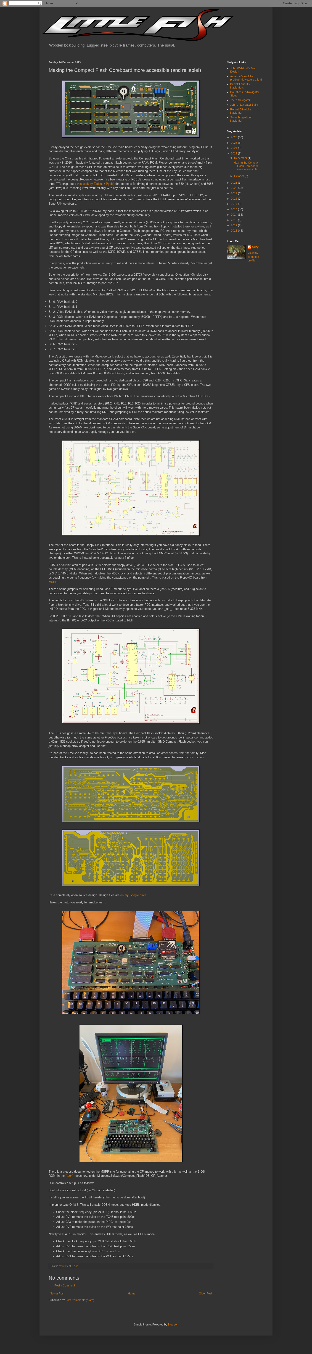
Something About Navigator (240, 119)
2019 (234, 193)
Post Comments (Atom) (80, 1300)
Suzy (255, 247)
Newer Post (57, 1293)
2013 (234, 220)
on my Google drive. (133, 895)
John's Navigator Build (244, 104)
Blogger (172, 1324)
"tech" (70, 1175)
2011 (234, 230)
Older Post (205, 1293)
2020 (234, 188)
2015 (234, 209)
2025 (234, 142)
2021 (234, 182)
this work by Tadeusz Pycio (95, 183)
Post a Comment (64, 1285)
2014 (234, 214)
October (239, 176)
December (241, 158)
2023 (234, 153)
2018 (234, 198)
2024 (234, 148)
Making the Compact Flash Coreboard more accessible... (246, 166)
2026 (234, 137)
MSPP (53, 582)
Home (131, 1293)
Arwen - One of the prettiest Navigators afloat (246, 78)
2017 (234, 204)
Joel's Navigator (240, 100)
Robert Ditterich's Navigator (240, 111)
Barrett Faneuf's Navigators (240, 86)
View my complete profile (253, 256)
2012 (234, 225)
